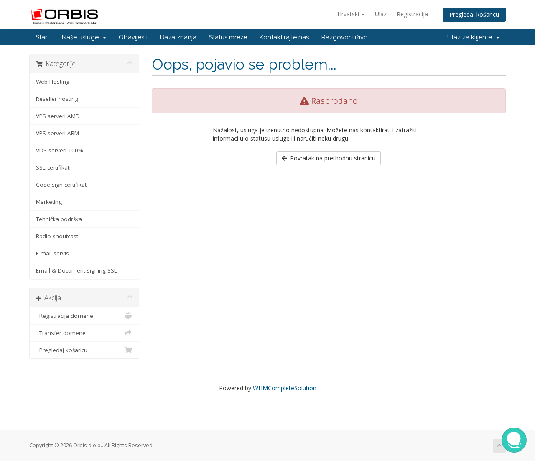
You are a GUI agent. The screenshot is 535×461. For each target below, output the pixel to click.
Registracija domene (64, 315)
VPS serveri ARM (57, 133)
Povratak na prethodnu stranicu (331, 158)
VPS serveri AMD (58, 116)
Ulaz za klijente (471, 37)
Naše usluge (82, 37)
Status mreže (228, 37)
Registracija (412, 14)
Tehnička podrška (59, 219)
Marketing (49, 202)
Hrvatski (349, 14)
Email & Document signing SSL (76, 270)
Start (42, 37)
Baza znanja (178, 37)
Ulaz (381, 14)
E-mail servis (52, 253)
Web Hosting (52, 81)
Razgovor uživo (344, 37)
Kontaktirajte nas (284, 37)
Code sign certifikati (62, 184)
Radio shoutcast (57, 236)
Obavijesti (133, 37)
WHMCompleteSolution (284, 388)
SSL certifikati (53, 167)
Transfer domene (61, 333)
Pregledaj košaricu (474, 14)
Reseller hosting (57, 99)
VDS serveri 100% (59, 150)
